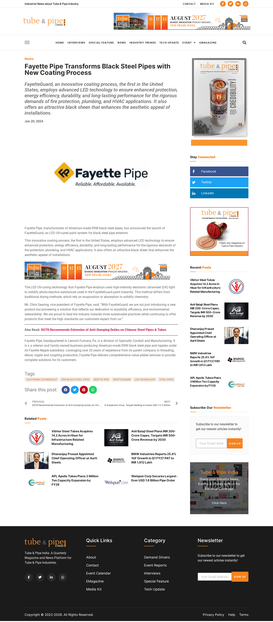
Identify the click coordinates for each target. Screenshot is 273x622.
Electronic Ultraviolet (42, 379)
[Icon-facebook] (223, 4)
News (122, 42)
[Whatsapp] (245, 4)
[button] (244, 42)
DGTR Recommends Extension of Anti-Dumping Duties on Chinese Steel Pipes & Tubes (103, 330)
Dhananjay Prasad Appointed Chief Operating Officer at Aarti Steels (74, 458)
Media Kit (207, 4)
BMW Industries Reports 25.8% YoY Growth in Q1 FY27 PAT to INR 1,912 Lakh (153, 458)
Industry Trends (143, 42)
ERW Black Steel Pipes (75, 379)
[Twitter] (230, 4)
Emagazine (208, 42)
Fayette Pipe (101, 379)
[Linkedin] (238, 4)
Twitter (206, 182)
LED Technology (145, 379)
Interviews (76, 42)
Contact (189, 4)
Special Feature (101, 42)
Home (60, 42)
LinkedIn (207, 193)
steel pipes (166, 379)
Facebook (208, 171)
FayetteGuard (122, 379)
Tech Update (169, 42)
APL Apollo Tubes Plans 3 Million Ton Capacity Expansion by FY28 (75, 480)
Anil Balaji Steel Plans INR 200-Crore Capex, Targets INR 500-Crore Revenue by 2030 (153, 435)
